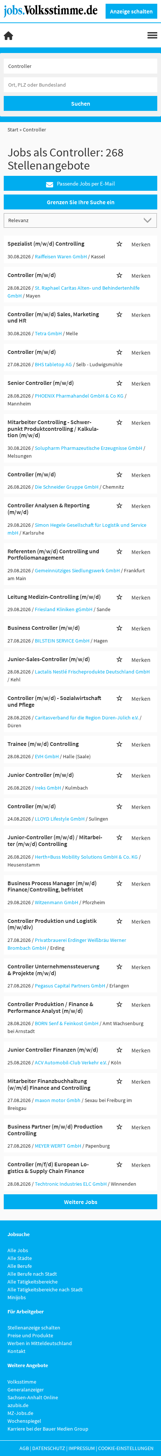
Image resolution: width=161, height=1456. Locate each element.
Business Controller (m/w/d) (43, 627)
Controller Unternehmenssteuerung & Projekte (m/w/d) (53, 969)
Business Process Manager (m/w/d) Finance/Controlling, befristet (52, 886)
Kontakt (16, 1351)
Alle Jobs (17, 1250)
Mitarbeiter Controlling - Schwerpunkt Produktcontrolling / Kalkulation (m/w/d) (52, 428)
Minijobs (16, 1297)
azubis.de (17, 1405)
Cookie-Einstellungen (126, 1448)
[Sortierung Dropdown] (149, 220)
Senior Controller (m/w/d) (40, 382)
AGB (24, 1448)
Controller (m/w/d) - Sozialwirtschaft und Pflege (54, 701)
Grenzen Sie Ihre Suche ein (81, 202)
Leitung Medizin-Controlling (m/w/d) (54, 596)
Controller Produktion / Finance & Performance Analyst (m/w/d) (50, 1007)
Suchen (80, 103)
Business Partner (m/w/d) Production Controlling (55, 1130)
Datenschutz (48, 1448)
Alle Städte (19, 1258)
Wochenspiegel (24, 1421)
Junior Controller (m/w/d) (40, 774)
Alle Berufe (19, 1266)
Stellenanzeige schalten (33, 1327)
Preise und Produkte (30, 1335)
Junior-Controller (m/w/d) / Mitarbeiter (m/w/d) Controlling (54, 840)
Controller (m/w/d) (31, 275)
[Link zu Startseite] (53, 10)
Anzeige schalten (131, 11)
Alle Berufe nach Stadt (32, 1273)
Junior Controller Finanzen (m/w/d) (52, 1049)
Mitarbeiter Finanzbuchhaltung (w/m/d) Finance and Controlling (48, 1084)
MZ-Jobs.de (20, 1413)
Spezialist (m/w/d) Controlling (45, 243)
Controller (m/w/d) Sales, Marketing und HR (53, 317)
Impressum (82, 1448)
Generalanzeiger (25, 1389)
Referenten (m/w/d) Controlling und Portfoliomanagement (53, 554)
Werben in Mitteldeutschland (39, 1343)
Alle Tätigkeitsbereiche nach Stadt (45, 1289)
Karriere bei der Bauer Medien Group (47, 1428)
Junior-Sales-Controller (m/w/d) (48, 659)
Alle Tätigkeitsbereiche (32, 1281)
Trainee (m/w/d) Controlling (43, 743)
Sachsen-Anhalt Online (32, 1397)
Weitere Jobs (80, 1201)
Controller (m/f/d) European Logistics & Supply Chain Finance (48, 1167)
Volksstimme (21, 1381)
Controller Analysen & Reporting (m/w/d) (48, 508)
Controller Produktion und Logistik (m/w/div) (52, 924)
